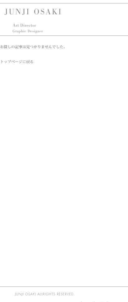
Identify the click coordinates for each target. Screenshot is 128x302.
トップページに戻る (17, 61)
